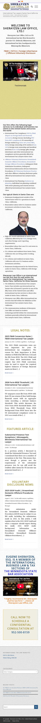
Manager (32, 342)
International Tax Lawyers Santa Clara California (20, 13)
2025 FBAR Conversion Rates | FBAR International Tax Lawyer (19, 337)
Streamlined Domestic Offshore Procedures (16, 503)
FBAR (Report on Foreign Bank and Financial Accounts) (20, 135)
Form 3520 (15, 149)
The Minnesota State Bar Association (20, 572)
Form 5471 (23, 142)
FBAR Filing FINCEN (9, 658)
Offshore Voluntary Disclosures (16, 159)
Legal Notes (24, 342)
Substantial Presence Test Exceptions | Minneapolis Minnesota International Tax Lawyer (18, 438)
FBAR (25, 238)
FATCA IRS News (8, 655)
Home (11, 15)
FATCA (29, 133)
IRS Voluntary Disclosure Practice (25, 171)
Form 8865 (30, 142)
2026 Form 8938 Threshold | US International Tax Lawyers (19, 383)
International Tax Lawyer (21, 15)
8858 (6, 145)
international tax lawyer (24, 445)
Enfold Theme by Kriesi (31, 719)
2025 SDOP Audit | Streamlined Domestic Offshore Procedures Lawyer (19, 493)
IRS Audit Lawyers (21, 498)
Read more (32, 107)
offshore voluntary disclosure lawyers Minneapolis (18, 501)
